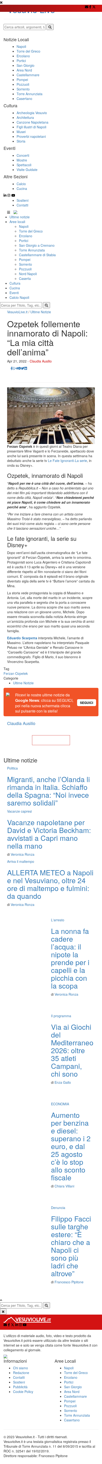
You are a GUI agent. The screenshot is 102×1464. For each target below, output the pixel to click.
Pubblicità (20, 1386)
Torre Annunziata (32, 250)
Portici (23, 240)
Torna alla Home (51, 740)
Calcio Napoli (19, 297)
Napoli (23, 226)
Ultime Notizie (40, 311)
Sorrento (25, 264)
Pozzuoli (25, 269)
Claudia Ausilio (41, 361)
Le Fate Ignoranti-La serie (67, 460)
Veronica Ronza (22, 854)
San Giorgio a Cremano (37, 245)
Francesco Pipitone (69, 1282)
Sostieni (22, 200)
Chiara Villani (64, 1186)
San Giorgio (73, 1386)
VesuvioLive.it (17, 311)
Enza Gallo (63, 1082)
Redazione (21, 1372)
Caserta (25, 278)
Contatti (22, 205)
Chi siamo (20, 1368)
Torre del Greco (31, 231)
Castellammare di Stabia (37, 254)
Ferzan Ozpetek (16, 673)
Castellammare (75, 1396)
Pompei (24, 259)
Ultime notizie (19, 217)
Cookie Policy (23, 1391)
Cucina (14, 288)
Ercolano (25, 235)
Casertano (72, 1420)
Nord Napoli (28, 273)
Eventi (14, 292)
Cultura (14, 283)
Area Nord (71, 1391)
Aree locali (17, 221)
